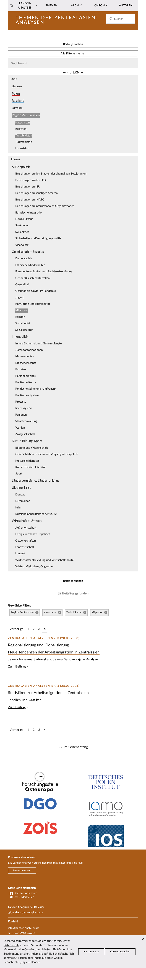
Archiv (76, 5)
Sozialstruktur (24, 329)
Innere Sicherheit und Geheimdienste (38, 343)
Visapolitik (21, 245)
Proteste (20, 401)
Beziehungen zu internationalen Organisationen (44, 206)
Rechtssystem (23, 408)
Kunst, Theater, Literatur (30, 467)
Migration (21, 310)
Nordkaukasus (24, 219)
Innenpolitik (20, 336)
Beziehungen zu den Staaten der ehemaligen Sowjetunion (51, 173)
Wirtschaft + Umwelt (27, 520)
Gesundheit (22, 284)
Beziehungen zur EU (27, 186)
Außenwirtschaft (25, 527)
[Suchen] (111, 19)
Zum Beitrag (17, 666)
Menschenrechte (25, 363)
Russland (18, 100)
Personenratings (25, 375)
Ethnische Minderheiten (30, 265)
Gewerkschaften (25, 540)
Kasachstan (22, 122)
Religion (20, 316)
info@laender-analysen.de (23, 928)
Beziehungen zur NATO (30, 199)
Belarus (17, 86)
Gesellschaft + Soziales (28, 251)
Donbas (20, 494)
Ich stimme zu (91, 951)
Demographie (23, 258)
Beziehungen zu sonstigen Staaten (36, 193)
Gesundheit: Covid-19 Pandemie (35, 290)
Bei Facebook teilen (25, 893)
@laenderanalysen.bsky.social (25, 912)
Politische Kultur (25, 382)
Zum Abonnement (22, 870)
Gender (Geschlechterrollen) (32, 278)
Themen (51, 5)
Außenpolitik (21, 166)
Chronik (101, 5)
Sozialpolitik (22, 323)
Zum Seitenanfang (74, 747)
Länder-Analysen (25, 5)
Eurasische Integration (29, 212)
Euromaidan (22, 501)
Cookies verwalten (120, 951)
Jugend (19, 297)
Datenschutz (11, 945)
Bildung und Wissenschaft (31, 447)
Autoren (125, 5)
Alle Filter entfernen (73, 53)
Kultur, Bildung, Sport (27, 440)
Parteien (20, 369)
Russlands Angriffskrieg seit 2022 (36, 514)
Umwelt (20, 553)
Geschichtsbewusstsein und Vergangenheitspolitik (46, 454)
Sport (18, 473)
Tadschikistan (23, 135)
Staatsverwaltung (26, 421)
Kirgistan (21, 129)
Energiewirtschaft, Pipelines (32, 534)
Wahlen (20, 427)
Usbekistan (22, 148)
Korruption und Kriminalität (32, 303)
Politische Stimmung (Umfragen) (35, 388)
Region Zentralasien (26, 115)
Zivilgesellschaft (25, 434)
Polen (16, 93)
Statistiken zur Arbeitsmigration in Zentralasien (48, 693)
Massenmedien (24, 356)
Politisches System (27, 395)
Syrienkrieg (22, 232)
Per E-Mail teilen (23, 897)
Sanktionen (22, 225)
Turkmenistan (23, 142)
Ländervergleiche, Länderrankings (35, 480)
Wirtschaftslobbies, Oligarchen (34, 566)
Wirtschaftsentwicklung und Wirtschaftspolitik (44, 560)
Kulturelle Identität (27, 460)
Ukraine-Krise (21, 487)
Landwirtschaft (24, 547)
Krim (18, 507)
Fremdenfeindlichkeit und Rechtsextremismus (43, 271)
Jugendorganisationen (29, 350)
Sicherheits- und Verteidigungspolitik (38, 238)
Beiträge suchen (73, 44)
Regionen (21, 414)
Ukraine (17, 108)
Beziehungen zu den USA (30, 180)
